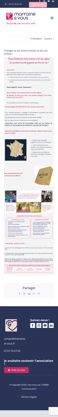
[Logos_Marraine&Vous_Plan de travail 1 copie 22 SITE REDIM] (11, 319)
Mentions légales (29, 396)
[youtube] (49, 1)
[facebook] (40, 1)
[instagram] (44, 1)
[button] (38, 4)
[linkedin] (53, 1)
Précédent (36, 38)
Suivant (48, 38)
